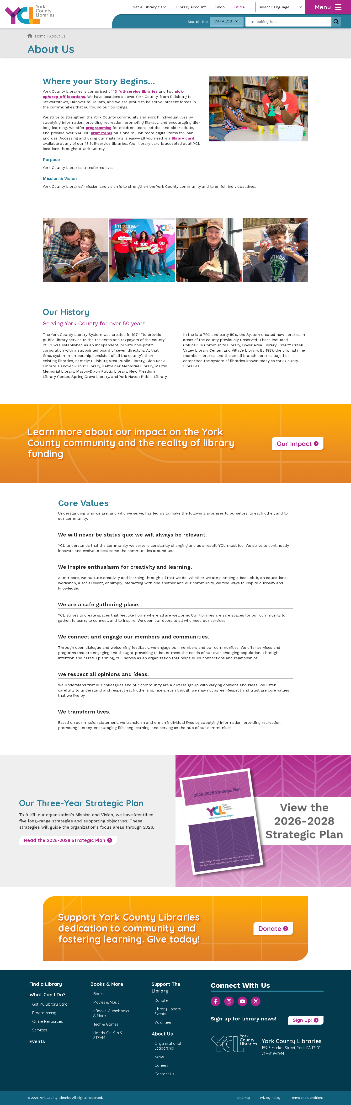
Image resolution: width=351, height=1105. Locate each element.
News (159, 1056)
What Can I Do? (47, 995)
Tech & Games (105, 1024)
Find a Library (45, 984)
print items (101, 133)
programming (99, 127)
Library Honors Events (167, 1011)
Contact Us (164, 1074)
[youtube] (242, 1001)
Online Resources (47, 1021)
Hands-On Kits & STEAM (107, 1035)
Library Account (191, 7)
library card (183, 138)
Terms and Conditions (307, 1098)
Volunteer (163, 1022)
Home (40, 36)
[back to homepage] (29, 14)
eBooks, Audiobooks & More (111, 1013)
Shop (220, 7)
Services (39, 1030)
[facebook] (215, 1001)
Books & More (106, 984)
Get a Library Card (150, 7)
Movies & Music (106, 1002)
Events (37, 1041)
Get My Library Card (50, 1004)
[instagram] (229, 1001)
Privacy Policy (270, 1098)
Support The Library (166, 987)
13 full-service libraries (135, 91)
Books (98, 993)
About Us (162, 1034)
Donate (242, 7)
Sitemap (243, 1098)
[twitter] (256, 1001)
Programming (44, 1012)
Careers (161, 1065)
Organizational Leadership (167, 1046)
